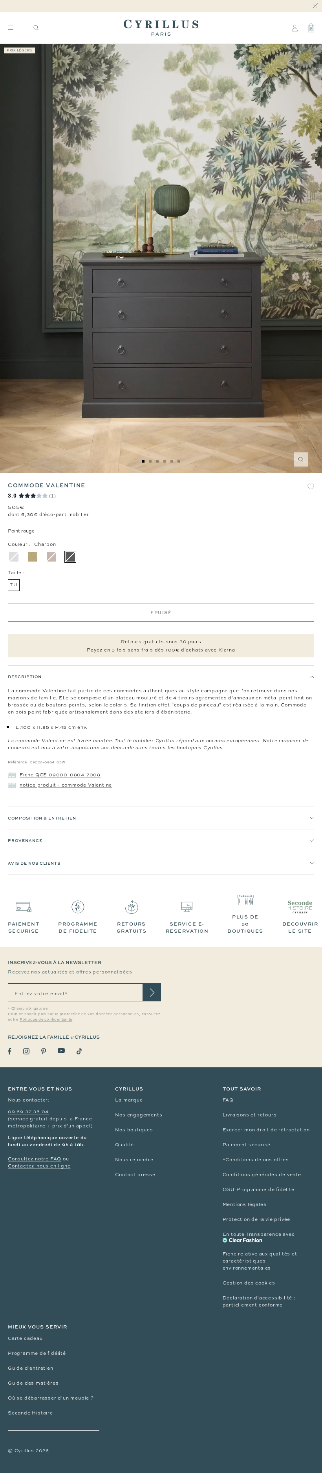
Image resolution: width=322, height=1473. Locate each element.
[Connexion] (295, 28)
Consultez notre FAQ (34, 1159)
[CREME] (14, 557)
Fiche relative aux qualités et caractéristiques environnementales (260, 1261)
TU (14, 585)
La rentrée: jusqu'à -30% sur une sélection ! (161, 6)
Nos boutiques (134, 1130)
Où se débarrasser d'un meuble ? (51, 1398)
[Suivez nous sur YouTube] (61, 1050)
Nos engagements (138, 1115)
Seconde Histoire (30, 1413)
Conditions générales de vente (262, 1174)
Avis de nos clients (34, 863)
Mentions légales (245, 1204)
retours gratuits (132, 927)
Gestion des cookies (249, 1283)
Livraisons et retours (250, 1115)
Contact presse (135, 1174)
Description (25, 676)
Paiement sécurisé (247, 1145)
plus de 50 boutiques (245, 923)
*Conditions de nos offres (256, 1159)
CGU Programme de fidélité (259, 1189)
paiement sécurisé (23, 927)
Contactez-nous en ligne (39, 1166)
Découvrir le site (300, 927)
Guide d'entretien (30, 1368)
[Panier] (311, 28)
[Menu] (10, 27)
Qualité (124, 1145)
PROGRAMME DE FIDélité (78, 927)
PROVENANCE (25, 840)
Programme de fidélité (37, 1353)
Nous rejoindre (134, 1159)
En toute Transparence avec (259, 1234)
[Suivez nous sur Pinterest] (43, 1051)
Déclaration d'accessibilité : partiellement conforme (259, 1301)
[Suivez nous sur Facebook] (9, 1051)
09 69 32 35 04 (28, 1112)
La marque (129, 1100)
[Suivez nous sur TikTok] (79, 1051)
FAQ (228, 1100)
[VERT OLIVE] (32, 557)
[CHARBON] (70, 557)
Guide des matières (33, 1383)
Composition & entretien (42, 818)
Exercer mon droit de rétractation (266, 1130)
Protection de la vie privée (257, 1219)
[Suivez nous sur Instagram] (26, 1051)
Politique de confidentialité (46, 1019)
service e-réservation (187, 927)
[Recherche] (36, 27)
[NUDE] (51, 557)
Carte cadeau (25, 1338)
